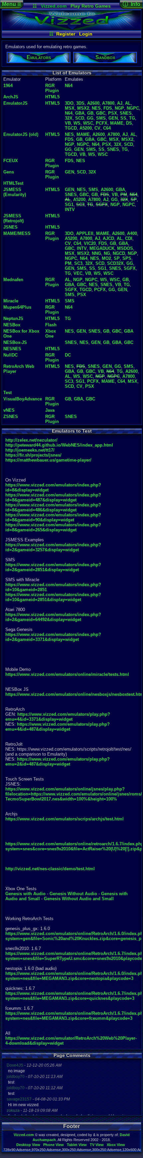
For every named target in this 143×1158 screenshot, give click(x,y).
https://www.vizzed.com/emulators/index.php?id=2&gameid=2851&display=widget (53, 567)
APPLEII (84, 233)
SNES (126, 113)
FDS (107, 108)
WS (76, 123)
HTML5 (52, 96)
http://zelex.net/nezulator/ (31, 440)
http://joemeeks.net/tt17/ (30, 450)
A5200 (85, 128)
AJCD (108, 238)
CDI (128, 238)
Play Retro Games (91, 6)
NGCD (119, 253)
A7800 (108, 103)
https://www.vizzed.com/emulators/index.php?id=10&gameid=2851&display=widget (53, 597)
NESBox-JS (15, 342)
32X (68, 118)
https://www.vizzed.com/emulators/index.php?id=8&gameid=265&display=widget (53, 527)
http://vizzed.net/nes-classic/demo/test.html (50, 868)
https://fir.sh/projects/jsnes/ (33, 455)
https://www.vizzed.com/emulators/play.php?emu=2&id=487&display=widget (57, 762)
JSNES (10, 227)
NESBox (11, 324)
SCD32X (115, 263)
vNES (9, 410)
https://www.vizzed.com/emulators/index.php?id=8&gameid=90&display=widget (53, 517)
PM (123, 194)
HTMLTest (13, 183)
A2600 (93, 103)
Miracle (10, 300)
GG (90, 118)
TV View (97, 1145)
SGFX (102, 204)
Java (50, 410)
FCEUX (10, 160)
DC (68, 355)
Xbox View (116, 1145)
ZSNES (10, 416)
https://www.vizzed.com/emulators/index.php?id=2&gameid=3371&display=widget (53, 637)
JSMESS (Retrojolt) (13, 218)
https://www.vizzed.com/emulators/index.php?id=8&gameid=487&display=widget (53, 497)
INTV (70, 209)
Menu (11, 4)
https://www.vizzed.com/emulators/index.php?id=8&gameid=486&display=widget (53, 507)
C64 (107, 128)
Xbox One (50, 334)
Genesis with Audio (25, 893)
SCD (79, 118)
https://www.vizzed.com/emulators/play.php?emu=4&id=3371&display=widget (57, 717)
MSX (69, 108)
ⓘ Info (131, 4)
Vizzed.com (54, 6)
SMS (101, 118)
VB (68, 123)
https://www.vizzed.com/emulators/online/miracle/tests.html (67, 674)
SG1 (69, 204)
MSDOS (125, 248)
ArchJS (10, 96)
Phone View (53, 1145)
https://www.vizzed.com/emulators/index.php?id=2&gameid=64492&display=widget (53, 617)
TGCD (71, 128)
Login (85, 34)
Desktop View (28, 1145)
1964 (8, 85)
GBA (79, 113)
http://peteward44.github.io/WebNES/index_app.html (59, 445)
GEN (113, 118)
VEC (77, 273)
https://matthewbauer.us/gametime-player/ (48, 460)
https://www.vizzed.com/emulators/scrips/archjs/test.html (64, 818)
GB (90, 113)
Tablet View (77, 1145)
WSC (88, 123)
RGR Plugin (52, 88)
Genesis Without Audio (73, 893)
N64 (68, 85)
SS (123, 118)
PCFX (101, 123)
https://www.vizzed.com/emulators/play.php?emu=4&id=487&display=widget (57, 727)
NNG (96, 253)
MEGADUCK (101, 248)
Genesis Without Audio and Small (79, 898)
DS (129, 123)
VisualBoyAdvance (22, 398)
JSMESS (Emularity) (14, 192)
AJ (119, 103)
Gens (8, 171)
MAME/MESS (17, 233)
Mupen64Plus (17, 307)
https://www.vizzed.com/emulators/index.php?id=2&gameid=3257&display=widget (53, 547)
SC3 (80, 204)
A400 (132, 233)
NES (96, 108)
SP (134, 199)
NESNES (12, 348)
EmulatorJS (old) (20, 134)
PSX (112, 113)
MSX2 (83, 108)
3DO (69, 103)
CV (97, 128)
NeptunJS (13, 318)
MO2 (106, 258)
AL (128, 103)
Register (65, 34)
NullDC (10, 355)
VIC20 (90, 243)
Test (7, 392)
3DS (80, 103)
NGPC (133, 108)
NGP (119, 108)
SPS (126, 258)
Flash (51, 324)
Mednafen (13, 279)
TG (132, 118)
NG (107, 253)
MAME (116, 123)
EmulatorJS (15, 103)
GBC (100, 113)
